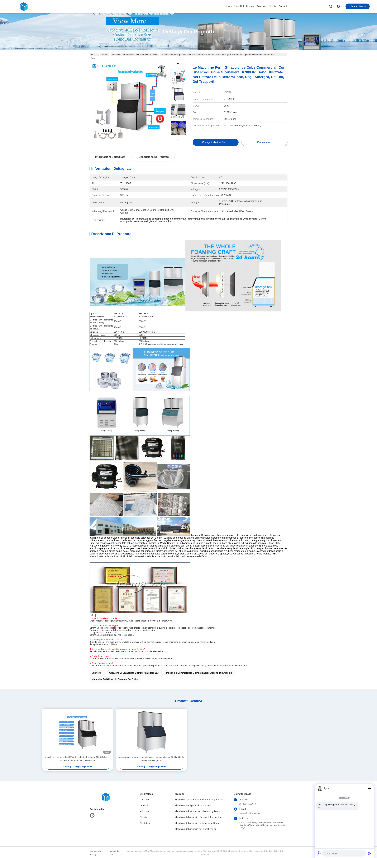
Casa (229, 6)
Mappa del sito (114, 853)
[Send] (369, 853)
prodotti (250, 6)
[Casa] (106, 800)
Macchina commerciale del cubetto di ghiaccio (134, 54)
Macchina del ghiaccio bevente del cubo (115, 679)
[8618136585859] (92, 815)
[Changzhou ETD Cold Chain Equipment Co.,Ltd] (23, 6)
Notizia (272, 6)
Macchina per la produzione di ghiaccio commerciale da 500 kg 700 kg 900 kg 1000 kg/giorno (151, 758)
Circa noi (239, 6)
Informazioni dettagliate (110, 156)
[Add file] (319, 853)
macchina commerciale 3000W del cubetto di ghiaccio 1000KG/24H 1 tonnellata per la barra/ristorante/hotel (77, 758)
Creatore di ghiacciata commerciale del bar (133, 673)
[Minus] (369, 788)
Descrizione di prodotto (154, 156)
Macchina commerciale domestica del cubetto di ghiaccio (199, 673)
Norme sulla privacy (95, 853)
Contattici (283, 6)
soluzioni (262, 6)
